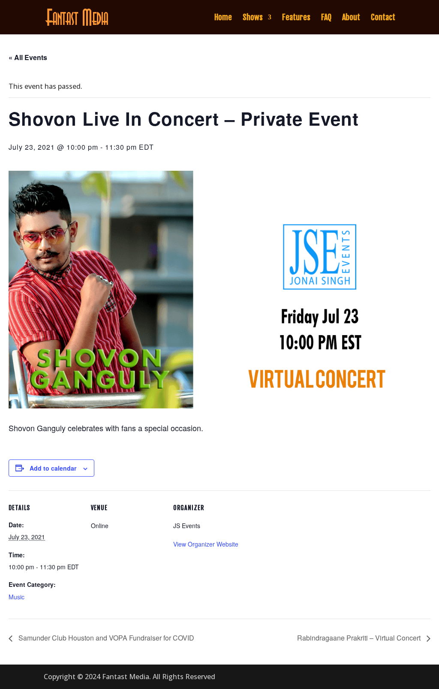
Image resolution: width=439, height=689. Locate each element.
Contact (383, 18)
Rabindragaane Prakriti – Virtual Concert (359, 638)
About (351, 18)
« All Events (28, 57)
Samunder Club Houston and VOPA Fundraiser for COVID (105, 638)
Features (296, 18)
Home (223, 18)
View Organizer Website (205, 544)
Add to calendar (53, 468)
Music (16, 596)
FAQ (326, 18)
